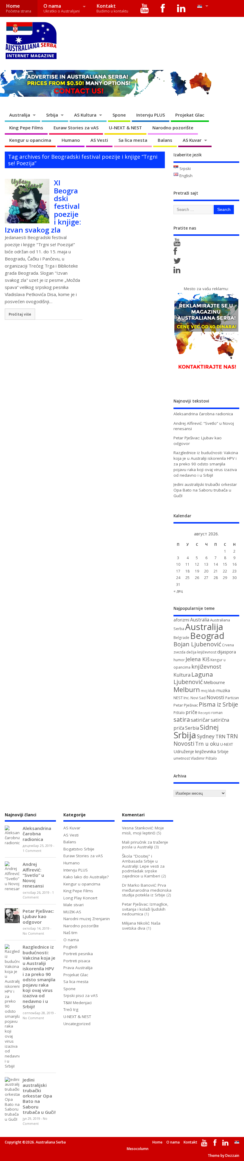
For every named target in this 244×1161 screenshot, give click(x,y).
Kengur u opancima (30, 140)
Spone (119, 115)
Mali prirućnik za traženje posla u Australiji (145, 844)
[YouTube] (144, 8)
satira (181, 719)
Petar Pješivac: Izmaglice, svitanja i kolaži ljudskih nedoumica (145, 909)
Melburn (186, 689)
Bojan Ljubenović (197, 644)
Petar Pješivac (185, 705)
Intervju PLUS (150, 115)
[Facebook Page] (176, 252)
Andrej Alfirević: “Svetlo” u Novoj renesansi (33, 875)
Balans (165, 140)
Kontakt (112, 8)
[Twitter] (178, 262)
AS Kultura (85, 115)
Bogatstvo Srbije (78, 849)
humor (179, 659)
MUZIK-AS (72, 912)
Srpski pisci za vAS (80, 995)
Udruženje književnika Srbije (201, 751)
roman (217, 712)
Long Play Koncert (80, 898)
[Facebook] (163, 8)
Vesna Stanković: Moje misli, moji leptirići (143, 830)
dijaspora (226, 652)
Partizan (232, 697)
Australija (19, 115)
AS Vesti (99, 140)
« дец (178, 591)
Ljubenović (188, 682)
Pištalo (179, 712)
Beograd (207, 635)
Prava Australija (78, 967)
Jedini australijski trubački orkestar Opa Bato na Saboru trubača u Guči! (205, 490)
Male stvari (73, 904)
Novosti (215, 697)
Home (18, 8)
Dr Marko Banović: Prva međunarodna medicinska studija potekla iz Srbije (146, 890)
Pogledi (70, 947)
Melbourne (214, 682)
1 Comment (32, 851)
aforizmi (181, 620)
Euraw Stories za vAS (76, 128)
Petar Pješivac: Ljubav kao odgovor (38, 916)
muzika (223, 690)
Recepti (204, 713)
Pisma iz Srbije (218, 704)
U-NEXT (226, 744)
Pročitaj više (20, 314)
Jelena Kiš (197, 659)
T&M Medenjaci (77, 1002)
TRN (220, 736)
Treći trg (70, 1009)
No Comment (33, 933)
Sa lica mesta (132, 140)
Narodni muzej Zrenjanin (86, 918)
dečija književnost (201, 652)
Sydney (206, 736)
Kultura (181, 675)
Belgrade (181, 637)
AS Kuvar (192, 140)
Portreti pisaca (76, 960)
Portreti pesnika (78, 953)
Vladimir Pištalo (204, 758)
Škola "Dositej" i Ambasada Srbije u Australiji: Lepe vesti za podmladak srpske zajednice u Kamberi (143, 866)
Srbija (52, 115)
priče (191, 712)
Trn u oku (207, 743)
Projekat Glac (189, 115)
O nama (61, 8)
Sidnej (209, 727)
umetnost (181, 758)
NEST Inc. (181, 697)
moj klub (208, 690)
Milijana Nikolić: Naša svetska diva (141, 925)
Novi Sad (198, 697)
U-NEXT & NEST (125, 128)
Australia (199, 619)
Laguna (202, 674)
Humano (71, 140)
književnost (206, 666)
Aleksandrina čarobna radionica (203, 413)
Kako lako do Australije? (86, 877)
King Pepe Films (26, 128)
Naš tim (70, 932)
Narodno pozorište (172, 128)
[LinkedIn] (181, 8)
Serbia (192, 728)
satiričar (200, 719)
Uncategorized (76, 1023)
